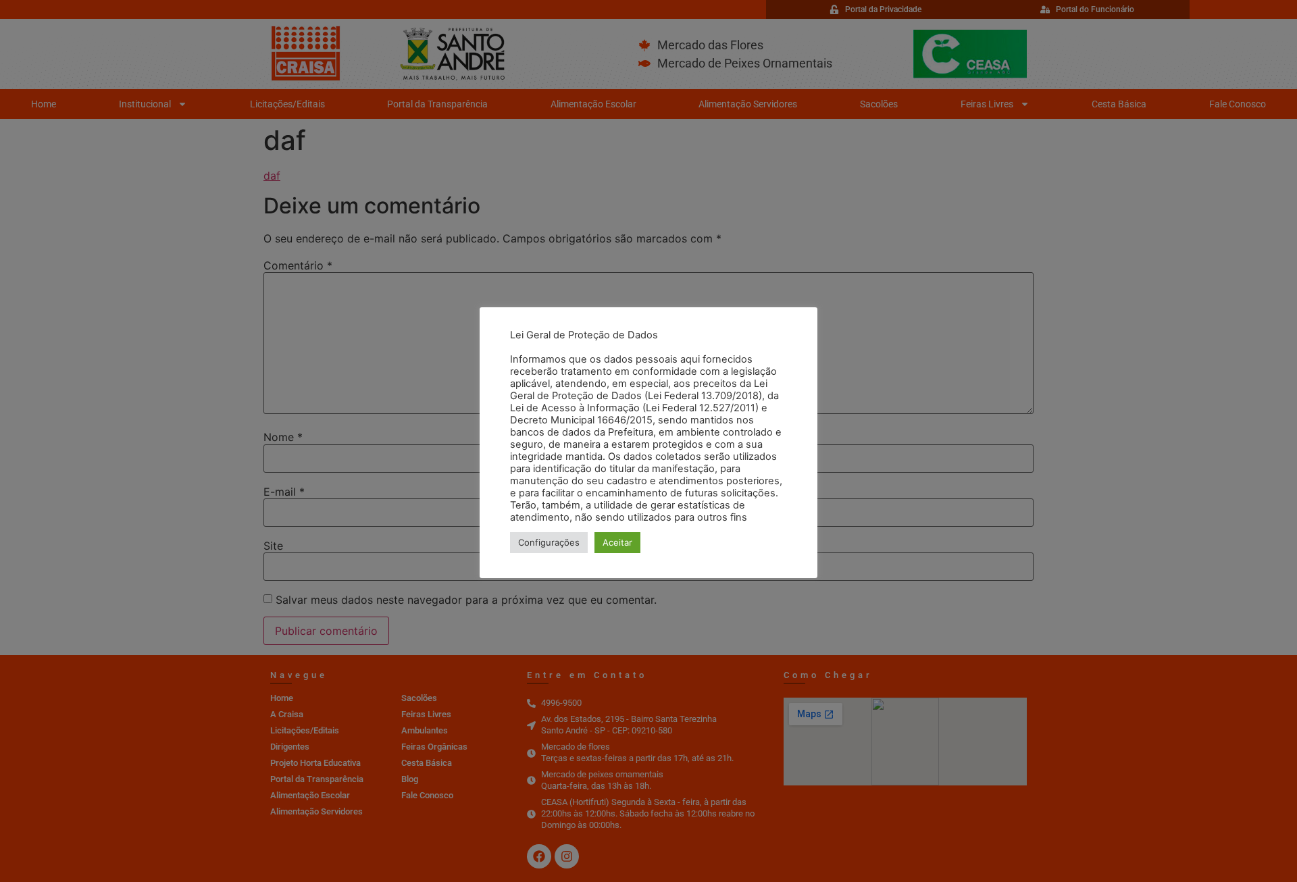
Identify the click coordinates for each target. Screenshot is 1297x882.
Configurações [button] (549, 542)
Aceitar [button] (617, 542)
